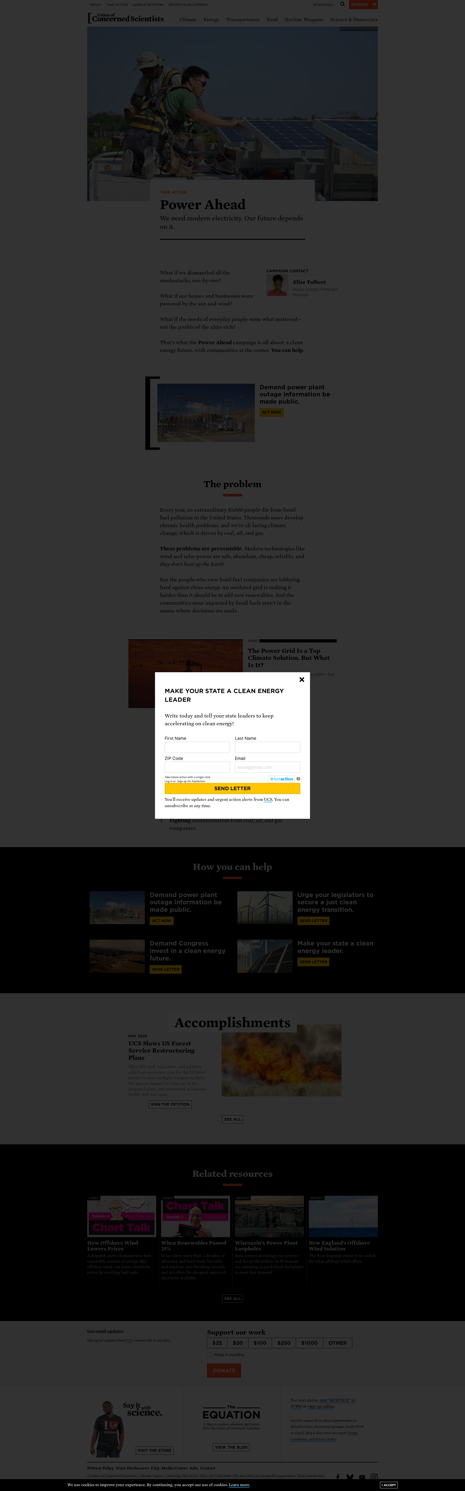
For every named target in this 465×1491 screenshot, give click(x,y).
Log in (168, 781)
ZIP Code (174, 758)
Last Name (245, 738)
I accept (389, 1485)
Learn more (239, 1485)
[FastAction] (281, 778)
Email (240, 758)
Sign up (182, 781)
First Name (175, 738)
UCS (268, 799)
